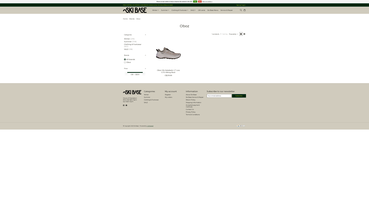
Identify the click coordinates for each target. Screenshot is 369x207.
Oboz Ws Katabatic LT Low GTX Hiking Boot (168, 71)
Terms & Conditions (193, 114)
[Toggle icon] (240, 10)
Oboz (128, 62)
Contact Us (190, 109)
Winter (127, 39)
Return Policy (190, 100)
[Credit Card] (238, 126)
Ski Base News (212, 10)
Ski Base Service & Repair (194, 97)
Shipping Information (193, 102)
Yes (195, 1)
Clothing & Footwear (132, 44)
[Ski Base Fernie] (135, 10)
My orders (168, 97)
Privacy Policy (190, 112)
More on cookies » (207, 1)
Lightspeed (150, 126)
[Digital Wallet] (242, 126)
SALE (126, 49)
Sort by (225, 34)
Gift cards (201, 10)
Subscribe (238, 96)
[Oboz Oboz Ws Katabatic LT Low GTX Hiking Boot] (168, 53)
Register (168, 95)
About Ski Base (191, 95)
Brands (131, 19)
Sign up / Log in (240, 5)
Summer (128, 42)
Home (125, 19)
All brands (130, 59)
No (200, 1)
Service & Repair (227, 10)
